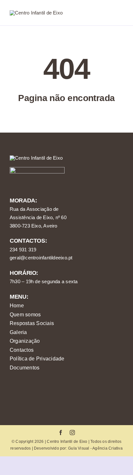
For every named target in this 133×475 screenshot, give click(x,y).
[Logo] (36, 12)
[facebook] (60, 432)
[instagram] (72, 432)
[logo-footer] (36, 158)
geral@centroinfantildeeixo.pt (41, 257)
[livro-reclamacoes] (37, 169)
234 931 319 (23, 249)
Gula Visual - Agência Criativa (95, 448)
